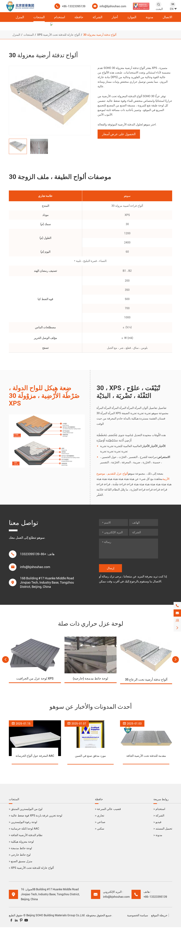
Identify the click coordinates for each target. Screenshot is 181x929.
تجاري (99, 815)
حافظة (78, 17)
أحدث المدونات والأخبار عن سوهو (90, 706)
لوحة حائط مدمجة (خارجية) (90, 678)
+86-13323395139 (73, 6)
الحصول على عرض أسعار (119, 134)
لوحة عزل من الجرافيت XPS (35, 678)
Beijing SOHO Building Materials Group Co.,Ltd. (55, 915)
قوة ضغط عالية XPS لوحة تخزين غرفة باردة (35, 815)
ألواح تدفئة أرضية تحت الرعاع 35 (146, 679)
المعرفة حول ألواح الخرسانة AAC (35, 755)
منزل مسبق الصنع (20, 861)
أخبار (115, 17)
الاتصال (167, 17)
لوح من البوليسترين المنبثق (25, 809)
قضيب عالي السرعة (108, 809)
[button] (5, 659)
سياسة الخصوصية (137, 915)
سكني (99, 828)
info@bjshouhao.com (113, 6)
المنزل (20, 17)
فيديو (157, 822)
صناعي (100, 822)
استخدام (59, 17)
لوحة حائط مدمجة (20, 848)
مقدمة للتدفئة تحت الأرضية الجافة (146, 755)
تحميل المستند (162, 828)
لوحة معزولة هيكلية (21, 841)
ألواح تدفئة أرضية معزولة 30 (99, 34)
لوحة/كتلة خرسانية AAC (24, 828)
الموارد (131, 17)
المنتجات (39, 17)
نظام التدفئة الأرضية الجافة (25, 835)
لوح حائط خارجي (20, 854)
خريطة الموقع (159, 915)
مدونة (149, 17)
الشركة (97, 17)
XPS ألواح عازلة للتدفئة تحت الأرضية (58, 34)
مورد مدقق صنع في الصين (90, 755)
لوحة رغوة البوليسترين (23, 822)
